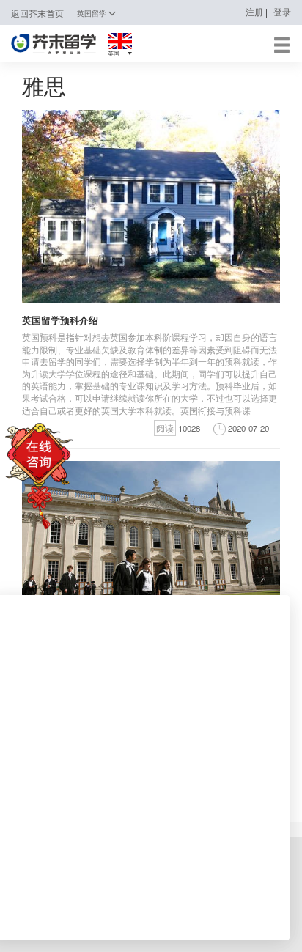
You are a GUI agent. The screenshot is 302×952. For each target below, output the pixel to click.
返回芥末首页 (37, 13)
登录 (282, 12)
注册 (254, 12)
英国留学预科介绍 (60, 320)
